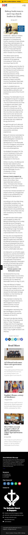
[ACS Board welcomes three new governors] (14, 354)
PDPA (19, 533)
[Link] (4, 5)
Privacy (15, 533)
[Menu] (25, 5)
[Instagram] (8, 483)
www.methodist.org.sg (9, 519)
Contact (11, 533)
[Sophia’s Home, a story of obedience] (14, 387)
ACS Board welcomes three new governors (13, 363)
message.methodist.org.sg (10, 517)
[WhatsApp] (15, 483)
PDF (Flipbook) (7, 474)
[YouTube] (19, 483)
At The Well (6, 477)
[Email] (18, 339)
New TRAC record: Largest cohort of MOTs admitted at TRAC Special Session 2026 (13, 430)
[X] (9, 339)
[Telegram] (15, 339)
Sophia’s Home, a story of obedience (13, 396)
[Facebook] (6, 339)
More (4, 468)
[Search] (23, 5)
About (7, 533)
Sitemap (23, 533)
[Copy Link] (21, 339)
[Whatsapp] (12, 339)
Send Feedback (8, 521)
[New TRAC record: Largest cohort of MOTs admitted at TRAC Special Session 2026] (14, 418)
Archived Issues (7, 475)
